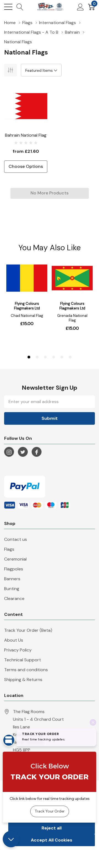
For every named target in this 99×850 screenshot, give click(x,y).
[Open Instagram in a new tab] (9, 452)
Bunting (11, 588)
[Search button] (19, 7)
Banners (12, 579)
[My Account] (80, 7)
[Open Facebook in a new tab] (36, 452)
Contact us (15, 539)
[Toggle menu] (8, 7)
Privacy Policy (18, 650)
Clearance (14, 598)
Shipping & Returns (23, 679)
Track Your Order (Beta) (28, 630)
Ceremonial (15, 559)
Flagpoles (13, 569)
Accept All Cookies (51, 840)
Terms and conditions (26, 670)
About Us (13, 640)
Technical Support (22, 660)
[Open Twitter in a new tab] (23, 452)
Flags (9, 549)
